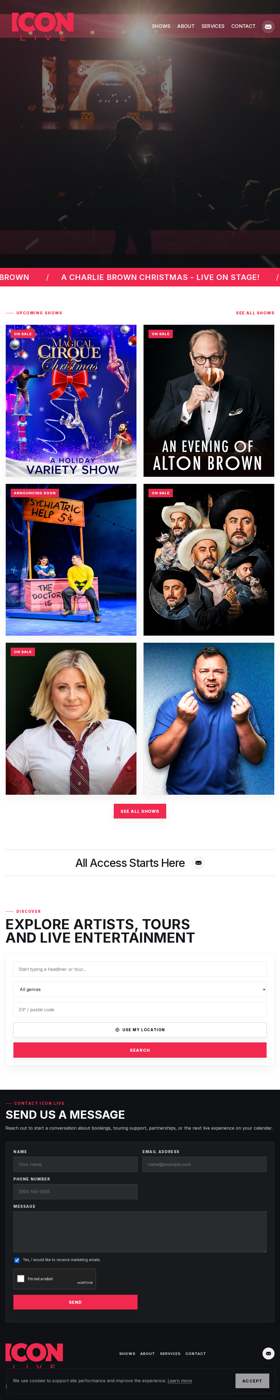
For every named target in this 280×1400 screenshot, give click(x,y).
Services (213, 26)
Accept (252, 1381)
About (186, 26)
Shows (161, 26)
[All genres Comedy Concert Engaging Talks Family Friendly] (140, 989)
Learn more (180, 1380)
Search (140, 1050)
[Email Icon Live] (268, 27)
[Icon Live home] (39, 26)
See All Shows (140, 811)
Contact (243, 26)
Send (75, 1302)
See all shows (255, 313)
